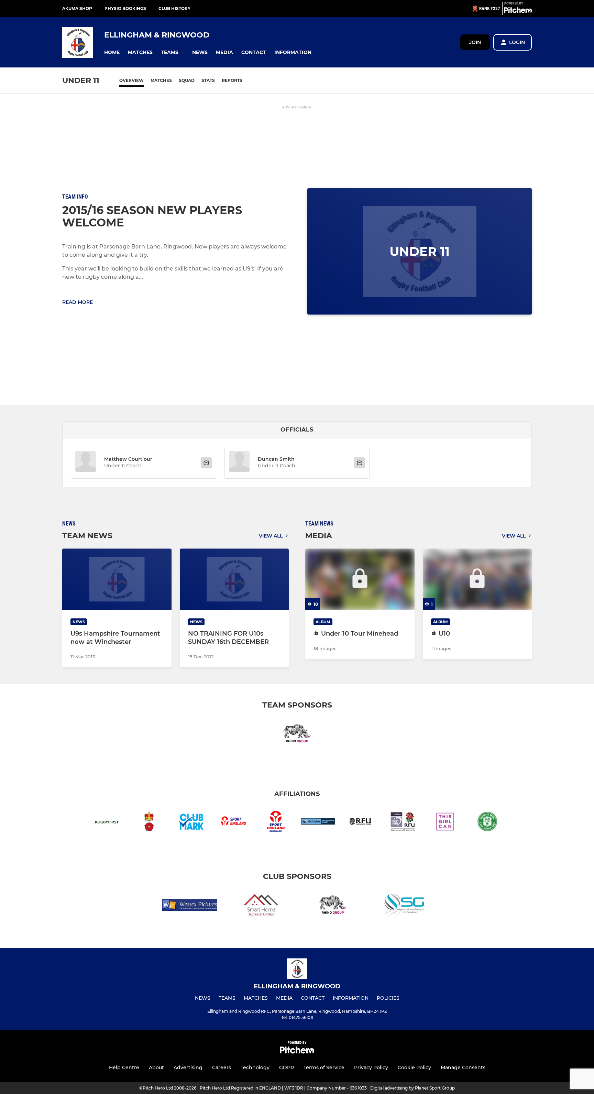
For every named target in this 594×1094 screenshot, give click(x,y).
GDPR (286, 1067)
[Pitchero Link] (518, 11)
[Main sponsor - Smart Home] (261, 906)
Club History (174, 8)
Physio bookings (125, 8)
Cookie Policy (414, 1067)
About (156, 1067)
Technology (255, 1067)
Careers (221, 1067)
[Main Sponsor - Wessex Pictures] (189, 906)
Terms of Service (324, 1067)
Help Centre (124, 1067)
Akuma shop (77, 8)
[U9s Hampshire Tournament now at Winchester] (117, 579)
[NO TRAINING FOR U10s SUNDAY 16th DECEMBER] (234, 579)
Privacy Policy (371, 1067)
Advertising (188, 1067)
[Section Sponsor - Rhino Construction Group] (297, 735)
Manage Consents (463, 1067)
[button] (112, 52)
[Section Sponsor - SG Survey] (404, 906)
